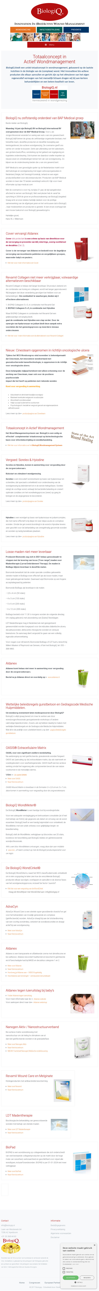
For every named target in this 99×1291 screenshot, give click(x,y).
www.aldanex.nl (54, 677)
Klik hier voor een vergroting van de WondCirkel (25, 889)
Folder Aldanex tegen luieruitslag (20, 996)
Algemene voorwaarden (61, 1233)
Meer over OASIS (14, 779)
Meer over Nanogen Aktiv (17, 1044)
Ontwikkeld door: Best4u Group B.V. (56, 1287)
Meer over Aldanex (14, 966)
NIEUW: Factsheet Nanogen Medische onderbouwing (28, 1051)
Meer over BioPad (14, 1171)
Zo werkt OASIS (20, 775)
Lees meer (75, 1264)
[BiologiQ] (49, 14)
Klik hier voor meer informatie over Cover (23, 263)
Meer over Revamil (15, 1086)
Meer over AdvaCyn (15, 931)
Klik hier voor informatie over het (35, 445)
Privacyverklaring (58, 1229)
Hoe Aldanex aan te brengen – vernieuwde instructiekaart (29, 976)
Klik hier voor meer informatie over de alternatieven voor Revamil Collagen (35, 336)
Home (22, 1283)
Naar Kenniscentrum (15, 782)
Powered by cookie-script (78, 1286)
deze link (11, 850)
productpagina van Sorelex (33, 501)
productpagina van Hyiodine (33, 536)
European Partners (53, 1283)
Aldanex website (40, 999)
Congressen (34, 1283)
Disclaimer (55, 1237)
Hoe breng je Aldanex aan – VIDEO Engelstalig (25, 972)
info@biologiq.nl (8, 1225)
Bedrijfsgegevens (58, 1225)
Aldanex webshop (40, 1002)
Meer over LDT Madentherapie (19, 1129)
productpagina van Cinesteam (34, 413)
